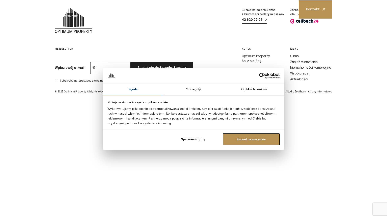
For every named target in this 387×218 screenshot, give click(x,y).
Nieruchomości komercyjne (179, 9)
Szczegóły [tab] (193, 89)
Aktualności (246, 9)
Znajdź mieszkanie (133, 9)
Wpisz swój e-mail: (70, 68)
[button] (106, 9)
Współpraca (217, 9)
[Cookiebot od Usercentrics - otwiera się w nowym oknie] (262, 76)
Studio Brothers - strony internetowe (309, 92)
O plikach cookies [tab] (254, 89)
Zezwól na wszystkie (251, 139)
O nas (105, 9)
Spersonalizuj (190, 139)
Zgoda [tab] (133, 89)
